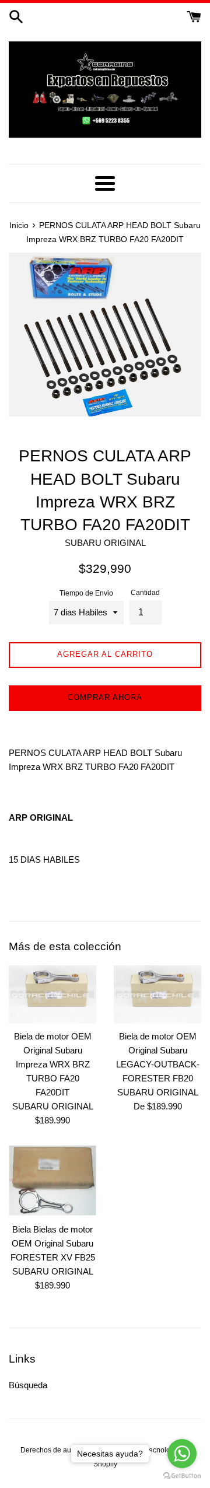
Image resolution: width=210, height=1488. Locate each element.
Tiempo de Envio (86, 593)
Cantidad (145, 593)
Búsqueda (28, 1385)
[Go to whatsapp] (182, 1453)
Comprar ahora (105, 697)
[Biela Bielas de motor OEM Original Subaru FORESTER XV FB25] (52, 1181)
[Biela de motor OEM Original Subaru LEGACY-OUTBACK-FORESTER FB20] (157, 994)
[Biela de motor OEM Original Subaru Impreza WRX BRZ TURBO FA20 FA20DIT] (52, 994)
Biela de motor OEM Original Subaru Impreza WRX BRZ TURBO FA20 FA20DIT (53, 1064)
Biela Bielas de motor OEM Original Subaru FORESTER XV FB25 (52, 1243)
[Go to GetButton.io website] (182, 1476)
